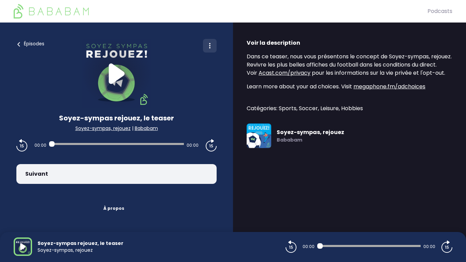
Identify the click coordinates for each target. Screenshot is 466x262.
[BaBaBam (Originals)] (220, 11)
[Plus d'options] (210, 46)
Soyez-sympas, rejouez (103, 128)
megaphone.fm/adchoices (389, 86)
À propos (113, 208)
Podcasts (439, 11)
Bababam (146, 128)
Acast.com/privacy (284, 73)
